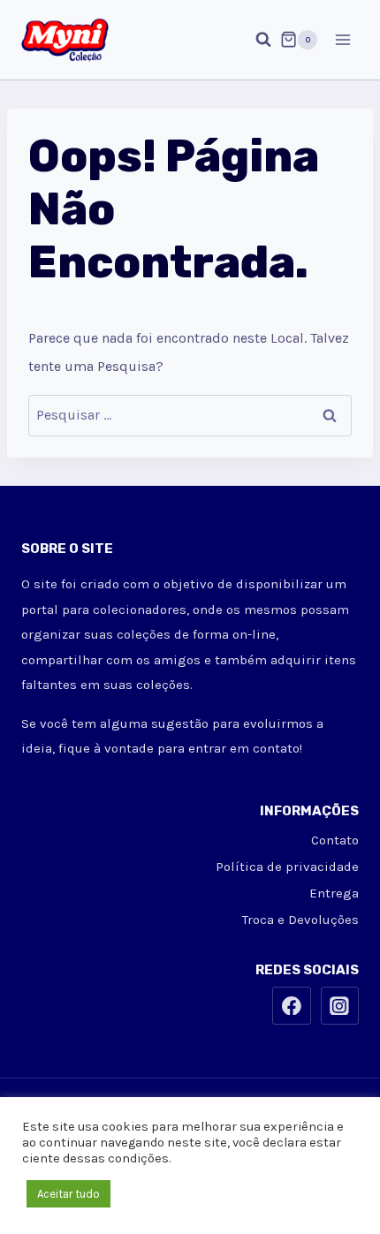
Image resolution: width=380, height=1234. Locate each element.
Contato (335, 840)
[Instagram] (340, 1006)
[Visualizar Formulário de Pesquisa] (254, 40)
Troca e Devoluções (300, 919)
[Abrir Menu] (342, 39)
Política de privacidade (287, 866)
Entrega (334, 893)
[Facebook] (291, 1006)
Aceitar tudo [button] (68, 1193)
